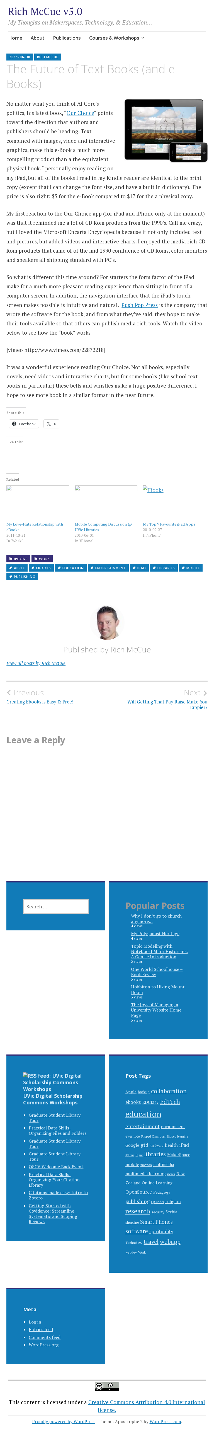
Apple (19, 568)
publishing (24, 576)
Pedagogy (161, 1192)
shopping (132, 1222)
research (137, 1211)
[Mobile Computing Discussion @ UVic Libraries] (106, 503)
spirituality (161, 1231)
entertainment (110, 568)
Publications (67, 38)
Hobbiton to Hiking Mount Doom (158, 989)
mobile (193, 568)
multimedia (163, 1164)
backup (144, 1091)
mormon (146, 1165)
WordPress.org (44, 1345)
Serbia (171, 1212)
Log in (35, 1322)
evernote (132, 1136)
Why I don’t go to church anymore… (156, 918)
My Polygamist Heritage (155, 933)
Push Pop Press (139, 304)
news (171, 1174)
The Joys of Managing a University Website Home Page (156, 1010)
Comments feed (44, 1337)
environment (173, 1126)
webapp (170, 1241)
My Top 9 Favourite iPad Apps (169, 524)
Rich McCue (47, 57)
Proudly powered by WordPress (63, 1421)
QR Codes (157, 1202)
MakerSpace (178, 1154)
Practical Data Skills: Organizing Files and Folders (57, 1130)
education (73, 568)
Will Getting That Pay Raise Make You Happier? (167, 699)
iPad (141, 568)
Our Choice (80, 112)
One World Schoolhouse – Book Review (157, 972)
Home (15, 38)
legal (139, 1155)
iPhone (21, 559)
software (136, 1231)
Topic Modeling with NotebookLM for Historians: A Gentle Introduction (159, 951)
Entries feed (41, 1329)
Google (132, 1145)
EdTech (170, 1101)
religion (173, 1201)
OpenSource (138, 1192)
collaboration (169, 1091)
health (171, 1145)
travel (151, 1241)
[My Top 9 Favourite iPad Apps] (174, 503)
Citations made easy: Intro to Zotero (58, 1195)
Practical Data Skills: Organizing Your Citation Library (54, 1179)
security (158, 1212)
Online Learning (157, 1183)
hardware (157, 1145)
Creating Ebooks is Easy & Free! (39, 696)
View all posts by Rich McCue (35, 663)
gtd (144, 1145)
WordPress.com (165, 1421)
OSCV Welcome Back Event (56, 1167)
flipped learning (177, 1136)
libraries (166, 568)
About (38, 38)
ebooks (43, 568)
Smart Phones (156, 1221)
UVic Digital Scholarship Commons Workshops (52, 1099)
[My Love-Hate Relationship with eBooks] (37, 503)
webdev (131, 1252)
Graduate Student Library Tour (55, 1117)
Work (44, 559)
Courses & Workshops (114, 38)
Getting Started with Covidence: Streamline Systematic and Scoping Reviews (53, 1214)
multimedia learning (145, 1174)
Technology (133, 1242)
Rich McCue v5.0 (45, 11)
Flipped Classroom (153, 1136)
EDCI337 (150, 1102)
